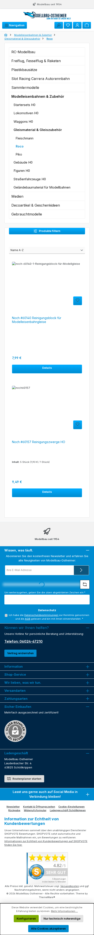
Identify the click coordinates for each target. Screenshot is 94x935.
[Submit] (81, 570)
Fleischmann (24, 138)
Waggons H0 (23, 121)
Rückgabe (14, 810)
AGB (27, 618)
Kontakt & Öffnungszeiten (39, 806)
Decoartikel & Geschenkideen (35, 205)
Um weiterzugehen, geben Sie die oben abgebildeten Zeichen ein (44, 592)
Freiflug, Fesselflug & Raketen (36, 61)
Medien (17, 196)
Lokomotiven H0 (26, 113)
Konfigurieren (26, 918)
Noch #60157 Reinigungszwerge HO (38, 442)
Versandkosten (69, 886)
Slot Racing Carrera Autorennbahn (40, 78)
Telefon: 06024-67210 (23, 641)
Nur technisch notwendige (62, 918)
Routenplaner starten (26, 778)
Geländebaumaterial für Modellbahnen (42, 187)
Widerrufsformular (35, 810)
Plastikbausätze (24, 70)
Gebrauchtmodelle (26, 214)
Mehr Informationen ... (64, 911)
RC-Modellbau (23, 52)
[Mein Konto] (77, 25)
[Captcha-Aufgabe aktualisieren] (85, 584)
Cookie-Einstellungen (71, 806)
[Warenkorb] (86, 25)
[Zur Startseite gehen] (47, 15)
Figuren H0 (22, 171)
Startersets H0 (24, 105)
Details (47, 367)
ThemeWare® (47, 897)
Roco (20, 146)
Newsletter (13, 806)
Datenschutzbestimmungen (41, 615)
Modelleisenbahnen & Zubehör (37, 96)
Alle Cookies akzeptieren (48, 928)
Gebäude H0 (23, 162)
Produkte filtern (49, 231)
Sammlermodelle (25, 87)
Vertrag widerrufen (20, 653)
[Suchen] (58, 25)
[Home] (6, 35)
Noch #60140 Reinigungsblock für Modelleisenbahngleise (36, 320)
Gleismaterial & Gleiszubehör (38, 130)
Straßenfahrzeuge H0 (30, 179)
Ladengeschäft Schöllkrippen (68, 810)
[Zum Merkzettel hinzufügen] (77, 300)
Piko (19, 154)
